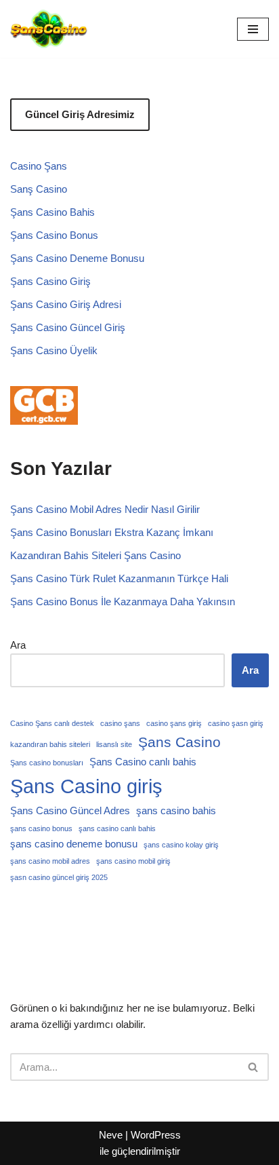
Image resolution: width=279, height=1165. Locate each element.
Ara (18, 645)
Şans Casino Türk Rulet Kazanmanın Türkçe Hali (119, 578)
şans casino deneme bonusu (73, 843)
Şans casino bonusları (46, 763)
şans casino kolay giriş (181, 845)
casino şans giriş (174, 723)
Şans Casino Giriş (50, 281)
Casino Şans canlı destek (52, 723)
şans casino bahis (176, 810)
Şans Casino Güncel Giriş (67, 327)
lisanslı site (114, 744)
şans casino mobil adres (50, 861)
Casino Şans (38, 166)
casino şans (120, 723)
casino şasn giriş (235, 723)
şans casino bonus (41, 828)
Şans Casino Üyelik (54, 350)
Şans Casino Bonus (54, 235)
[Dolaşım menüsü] (253, 29)
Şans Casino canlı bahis (142, 761)
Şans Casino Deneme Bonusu (77, 258)
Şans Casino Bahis (52, 212)
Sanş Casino (38, 189)
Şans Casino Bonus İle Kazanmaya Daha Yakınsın (122, 601)
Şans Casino (179, 742)
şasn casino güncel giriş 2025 (59, 877)
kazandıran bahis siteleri (50, 744)
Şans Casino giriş (86, 786)
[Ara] (253, 1067)
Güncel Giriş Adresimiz (80, 114)
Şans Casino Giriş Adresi (65, 304)
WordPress (156, 1135)
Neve (111, 1135)
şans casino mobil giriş (133, 861)
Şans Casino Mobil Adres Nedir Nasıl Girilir (105, 509)
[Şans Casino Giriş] (48, 28)
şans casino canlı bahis (117, 828)
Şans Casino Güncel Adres (70, 810)
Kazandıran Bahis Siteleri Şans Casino (95, 555)
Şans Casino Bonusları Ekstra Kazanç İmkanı (111, 532)
